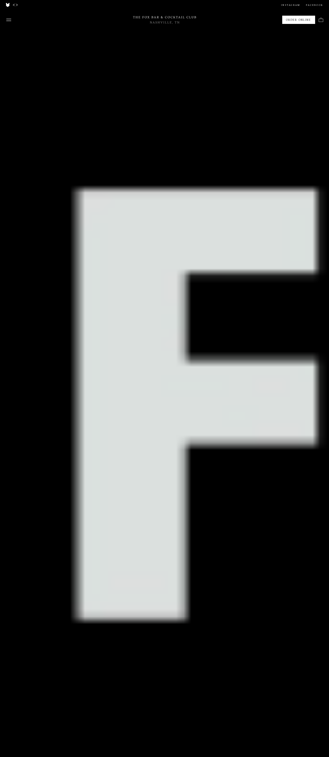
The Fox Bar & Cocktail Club (164, 20)
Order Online (298, 19)
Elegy (15, 4)
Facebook (314, 5)
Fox (8, 5)
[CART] (321, 20)
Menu (9, 20)
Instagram (290, 5)
